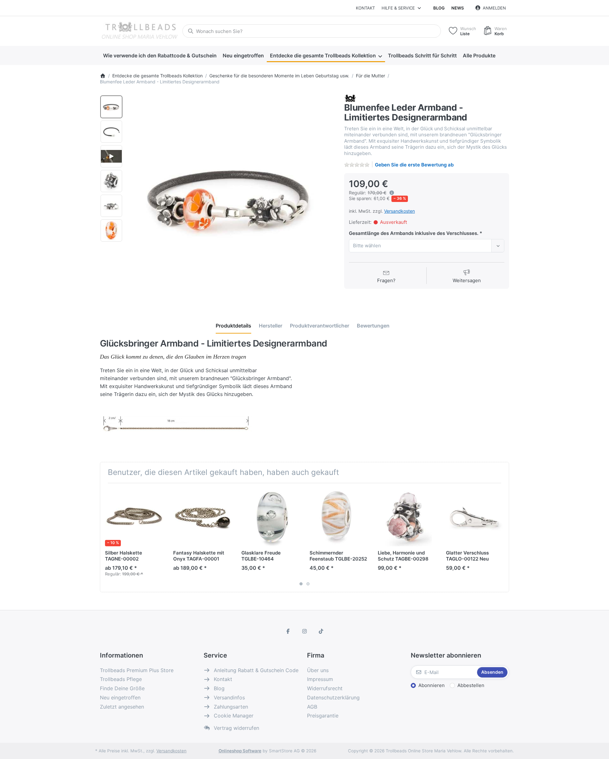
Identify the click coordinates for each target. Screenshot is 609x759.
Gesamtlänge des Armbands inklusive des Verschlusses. (414, 233)
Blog (439, 7)
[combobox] (311, 31)
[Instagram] (304, 631)
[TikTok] (321, 631)
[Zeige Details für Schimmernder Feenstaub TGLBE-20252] (339, 517)
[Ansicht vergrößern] (231, 197)
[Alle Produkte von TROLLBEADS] (350, 98)
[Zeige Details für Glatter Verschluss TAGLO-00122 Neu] (475, 517)
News (457, 7)
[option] (111, 107)
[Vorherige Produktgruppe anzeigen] (107, 537)
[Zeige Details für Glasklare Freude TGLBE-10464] (270, 517)
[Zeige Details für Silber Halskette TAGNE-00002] (134, 517)
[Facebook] (288, 631)
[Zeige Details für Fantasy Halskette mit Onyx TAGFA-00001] (202, 517)
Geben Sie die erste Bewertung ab (414, 165)
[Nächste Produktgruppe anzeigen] (502, 537)
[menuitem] (159, 56)
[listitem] (231, 197)
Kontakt (365, 7)
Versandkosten (399, 211)
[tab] (233, 326)
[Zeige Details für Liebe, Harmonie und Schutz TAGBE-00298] (407, 517)
